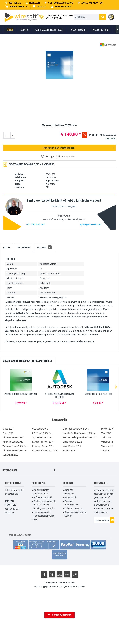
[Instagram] (75, 574)
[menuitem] (17, 7)
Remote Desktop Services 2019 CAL (80, 437)
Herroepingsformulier (43, 516)
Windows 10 (107, 446)
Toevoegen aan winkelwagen (58, 147)
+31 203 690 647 (35, 224)
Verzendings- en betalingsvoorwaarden (44, 506)
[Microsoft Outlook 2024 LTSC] (98, 380)
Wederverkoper (40, 493)
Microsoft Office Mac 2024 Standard (20, 393)
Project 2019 (107, 429)
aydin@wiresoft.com (90, 224)
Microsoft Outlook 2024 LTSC (98, 393)
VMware (105, 450)
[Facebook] (44, 574)
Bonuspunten (68, 156)
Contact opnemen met (44, 501)
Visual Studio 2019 (72, 446)
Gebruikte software (73, 508)
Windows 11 (107, 442)
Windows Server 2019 (12, 442)
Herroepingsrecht (41, 512)
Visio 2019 (106, 437)
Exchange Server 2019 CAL (45, 450)
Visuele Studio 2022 (72, 442)
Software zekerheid (42, 497)
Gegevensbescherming (75, 512)
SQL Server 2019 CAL (42, 437)
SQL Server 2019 (40, 429)
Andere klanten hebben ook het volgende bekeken (27, 360)
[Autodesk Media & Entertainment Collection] (60, 380)
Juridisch (68, 490)
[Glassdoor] (59, 574)
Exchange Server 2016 (43, 446)
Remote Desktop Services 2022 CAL (80, 433)
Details (6, 247)
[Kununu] (67, 574)
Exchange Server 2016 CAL (76, 429)
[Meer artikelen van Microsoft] (108, 44)
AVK (35, 519)
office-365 (69, 493)
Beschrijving (24, 247)
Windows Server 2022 (12, 437)
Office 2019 (7, 433)
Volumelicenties (71, 504)
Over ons (68, 501)
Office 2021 (7, 429)
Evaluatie (44, 247)
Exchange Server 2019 (43, 442)
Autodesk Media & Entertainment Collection (59, 395)
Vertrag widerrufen (61, 614)
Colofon (68, 516)
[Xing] (52, 574)
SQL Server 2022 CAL (42, 433)
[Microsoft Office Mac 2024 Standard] (21, 380)
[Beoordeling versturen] (59, 129)
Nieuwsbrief (70, 497)
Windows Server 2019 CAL (15, 450)
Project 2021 (69, 450)
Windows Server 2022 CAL (15, 446)
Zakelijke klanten (41, 490)
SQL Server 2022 (10, 455)
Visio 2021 (106, 433)
